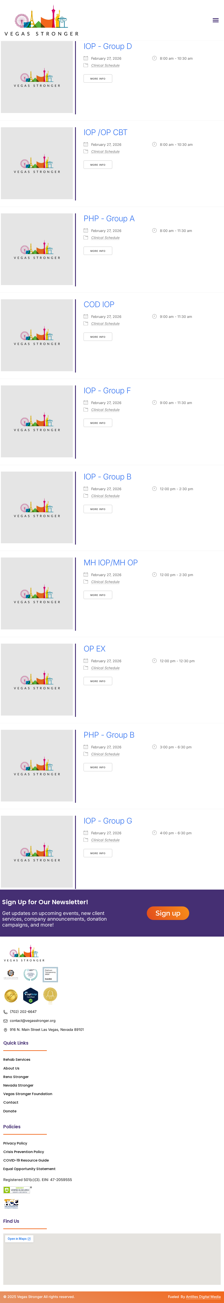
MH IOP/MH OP (111, 562)
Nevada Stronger (18, 1085)
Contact (10, 1102)
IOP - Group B (107, 476)
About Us (11, 1068)
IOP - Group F (107, 390)
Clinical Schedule (105, 65)
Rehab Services (16, 1059)
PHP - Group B (109, 735)
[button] (216, 20)
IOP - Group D (108, 46)
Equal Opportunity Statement (29, 1168)
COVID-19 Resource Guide (26, 1160)
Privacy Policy (15, 1143)
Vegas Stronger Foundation (27, 1093)
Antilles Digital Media (203, 1296)
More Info (97, 78)
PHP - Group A (109, 218)
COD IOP (99, 304)
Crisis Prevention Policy (23, 1151)
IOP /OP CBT (106, 132)
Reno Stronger (16, 1076)
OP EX (94, 648)
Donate (9, 1111)
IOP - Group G (108, 821)
